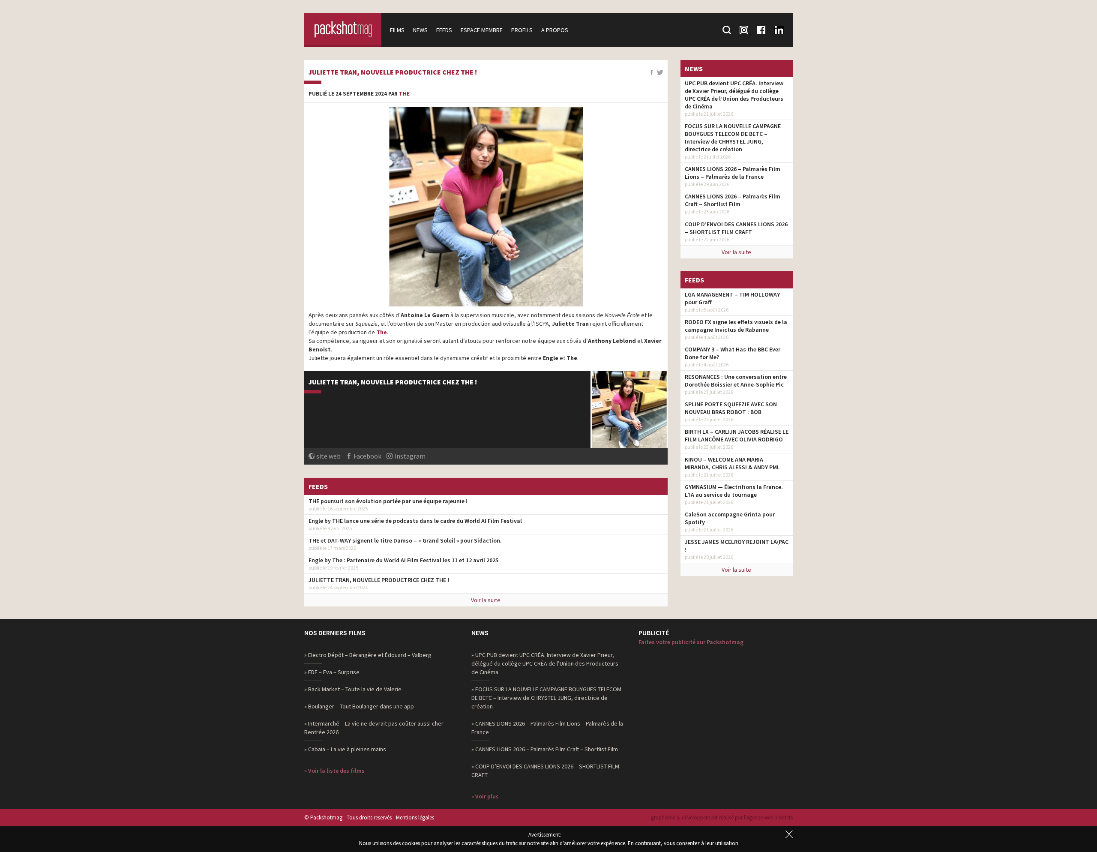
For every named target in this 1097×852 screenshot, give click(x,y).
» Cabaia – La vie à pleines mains (345, 749)
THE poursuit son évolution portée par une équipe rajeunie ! (388, 501)
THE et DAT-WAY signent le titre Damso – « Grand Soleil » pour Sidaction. (405, 540)
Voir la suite (486, 600)
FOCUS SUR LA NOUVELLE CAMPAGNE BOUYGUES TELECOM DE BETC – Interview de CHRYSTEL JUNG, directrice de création (733, 137)
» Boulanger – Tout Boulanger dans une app (359, 706)
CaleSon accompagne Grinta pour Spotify (730, 518)
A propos (554, 30)
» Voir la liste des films (334, 770)
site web (328, 456)
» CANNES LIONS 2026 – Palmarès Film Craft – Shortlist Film (544, 749)
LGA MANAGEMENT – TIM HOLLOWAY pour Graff (732, 298)
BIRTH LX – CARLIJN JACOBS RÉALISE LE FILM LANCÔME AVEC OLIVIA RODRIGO (736, 435)
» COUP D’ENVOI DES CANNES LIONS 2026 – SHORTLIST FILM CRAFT (545, 770)
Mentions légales (415, 817)
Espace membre (482, 30)
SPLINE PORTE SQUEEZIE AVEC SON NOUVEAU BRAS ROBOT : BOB (731, 408)
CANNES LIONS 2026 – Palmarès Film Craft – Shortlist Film (732, 200)
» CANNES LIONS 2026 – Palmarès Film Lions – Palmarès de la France (547, 728)
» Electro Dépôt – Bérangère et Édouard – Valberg (368, 655)
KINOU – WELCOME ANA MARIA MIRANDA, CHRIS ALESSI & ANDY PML (732, 463)
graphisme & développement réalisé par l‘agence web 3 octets (722, 817)
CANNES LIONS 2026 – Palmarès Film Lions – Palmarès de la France (732, 172)
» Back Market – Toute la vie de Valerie (353, 689)
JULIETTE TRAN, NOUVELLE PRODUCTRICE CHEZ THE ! (393, 72)
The (404, 93)
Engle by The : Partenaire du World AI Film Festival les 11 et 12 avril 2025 (403, 560)
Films (397, 30)
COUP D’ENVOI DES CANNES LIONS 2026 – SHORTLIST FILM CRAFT (736, 228)
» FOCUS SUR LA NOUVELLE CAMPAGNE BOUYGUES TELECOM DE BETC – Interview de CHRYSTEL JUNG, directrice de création (546, 697)
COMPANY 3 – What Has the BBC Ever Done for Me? (732, 353)
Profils (522, 30)
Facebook (367, 456)
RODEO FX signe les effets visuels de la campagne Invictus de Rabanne (736, 325)
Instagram (410, 456)
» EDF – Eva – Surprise (332, 672)
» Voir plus (485, 796)
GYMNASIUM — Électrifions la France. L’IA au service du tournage (734, 490)
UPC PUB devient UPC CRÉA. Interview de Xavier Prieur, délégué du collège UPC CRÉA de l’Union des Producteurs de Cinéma (734, 94)
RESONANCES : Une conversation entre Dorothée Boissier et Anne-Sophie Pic (736, 380)
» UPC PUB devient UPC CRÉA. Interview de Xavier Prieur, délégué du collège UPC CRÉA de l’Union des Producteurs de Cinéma (544, 663)
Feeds (444, 30)
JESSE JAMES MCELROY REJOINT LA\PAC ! (736, 545)
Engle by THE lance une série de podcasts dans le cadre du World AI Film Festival (415, 521)
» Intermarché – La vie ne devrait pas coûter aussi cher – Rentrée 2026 (376, 728)
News (420, 30)
